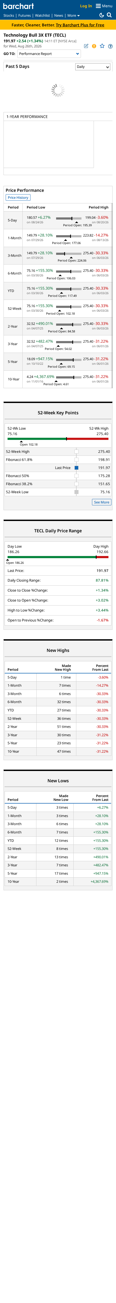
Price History (18, 197)
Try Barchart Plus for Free (80, 24)
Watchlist (42, 15)
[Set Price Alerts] (94, 46)
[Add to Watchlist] (102, 46)
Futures (24, 15)
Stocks (9, 15)
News (58, 15)
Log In (86, 5)
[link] (109, 46)
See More (101, 502)
